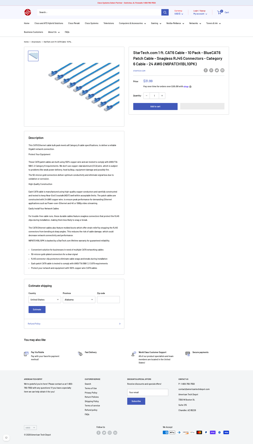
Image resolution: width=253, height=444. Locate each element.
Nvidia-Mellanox (173, 23)
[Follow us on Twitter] (104, 433)
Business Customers (33, 32)
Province (67, 293)
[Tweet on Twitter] (217, 70)
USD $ (28, 428)
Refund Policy (34, 323)
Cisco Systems (91, 23)
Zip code (101, 293)
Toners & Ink (212, 23)
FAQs (67, 32)
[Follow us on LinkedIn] (115, 433)
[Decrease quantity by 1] (146, 96)
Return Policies (92, 397)
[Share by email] (222, 70)
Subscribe (136, 401)
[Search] (165, 12)
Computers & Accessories (131, 23)
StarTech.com (139, 71)
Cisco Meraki (74, 23)
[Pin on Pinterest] (211, 70)
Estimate (37, 309)
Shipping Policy (92, 401)
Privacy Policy (91, 392)
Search (88, 384)
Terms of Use (91, 388)
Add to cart (155, 106)
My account (199, 13)
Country (32, 293)
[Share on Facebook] (206, 70)
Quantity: (137, 95)
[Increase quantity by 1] (162, 96)
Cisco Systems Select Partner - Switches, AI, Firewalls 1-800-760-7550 (127, 3)
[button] (202, 106)
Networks (193, 23)
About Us (52, 32)
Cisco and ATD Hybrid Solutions (49, 23)
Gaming (154, 23)
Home (26, 23)
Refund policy (91, 410)
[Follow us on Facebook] (98, 433)
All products (36, 42)
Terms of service (92, 405)
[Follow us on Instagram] (110, 433)
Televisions (109, 23)
